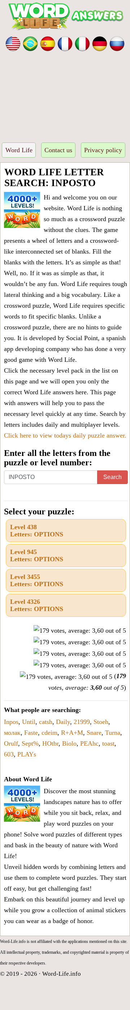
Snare (94, 732)
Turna (112, 732)
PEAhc (89, 743)
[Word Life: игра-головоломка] (117, 43)
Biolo (69, 743)
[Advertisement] (65, 94)
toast (108, 743)
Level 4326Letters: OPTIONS (36, 605)
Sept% (30, 743)
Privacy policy (103, 150)
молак (12, 732)
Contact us (58, 150)
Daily (63, 721)
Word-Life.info (61, 973)
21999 (82, 721)
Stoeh (101, 721)
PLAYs (26, 754)
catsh (45, 721)
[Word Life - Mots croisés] (65, 43)
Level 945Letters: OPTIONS (36, 555)
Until (28, 721)
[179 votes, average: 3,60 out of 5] (80, 630)
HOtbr (50, 743)
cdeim (49, 732)
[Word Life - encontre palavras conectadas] (30, 43)
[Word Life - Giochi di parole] (82, 43)
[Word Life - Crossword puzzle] (13, 43)
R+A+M (72, 732)
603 (9, 754)
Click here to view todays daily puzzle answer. (65, 435)
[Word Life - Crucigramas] (47, 43)
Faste (31, 732)
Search (112, 477)
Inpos (11, 721)
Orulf (11, 743)
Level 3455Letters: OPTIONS (36, 580)
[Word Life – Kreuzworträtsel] (99, 43)
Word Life (18, 150)
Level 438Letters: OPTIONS (36, 530)
